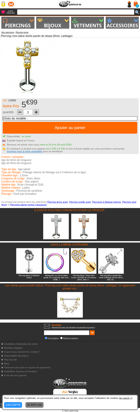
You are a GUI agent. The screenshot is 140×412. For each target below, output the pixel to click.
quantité (8, 112)
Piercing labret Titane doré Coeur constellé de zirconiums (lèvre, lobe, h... (83, 277)
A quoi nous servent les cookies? (22, 352)
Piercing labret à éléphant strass (29, 276)
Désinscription (70, 338)
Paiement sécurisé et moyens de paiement (27, 367)
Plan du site (10, 359)
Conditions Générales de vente (21, 344)
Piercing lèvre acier (57, 202)
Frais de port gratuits (15, 375)
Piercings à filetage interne (106, 202)
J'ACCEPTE (13, 404)
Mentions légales (13, 348)
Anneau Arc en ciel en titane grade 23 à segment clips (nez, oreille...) (56, 277)
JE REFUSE (34, 404)
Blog (6, 363)
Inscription (53, 338)
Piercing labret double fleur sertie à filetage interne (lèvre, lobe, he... (111, 277)
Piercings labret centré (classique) (28, 204)
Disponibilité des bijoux (16, 355)
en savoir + (126, 398)
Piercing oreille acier (80, 202)
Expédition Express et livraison (20, 371)
